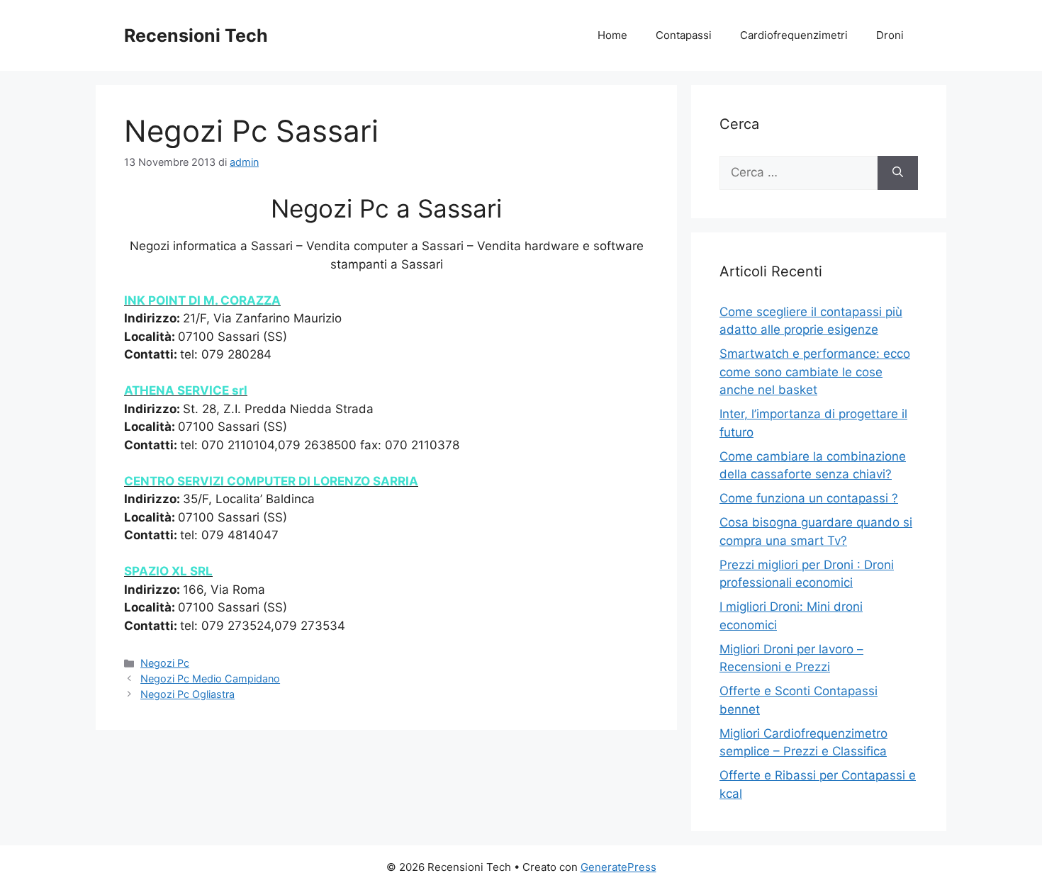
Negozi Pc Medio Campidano (210, 678)
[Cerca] (898, 173)
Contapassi (684, 35)
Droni (890, 35)
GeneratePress (618, 867)
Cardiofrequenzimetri (794, 35)
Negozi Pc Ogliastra (187, 694)
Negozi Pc (164, 663)
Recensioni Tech (196, 35)
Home (612, 35)
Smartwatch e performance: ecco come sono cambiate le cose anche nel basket (814, 372)
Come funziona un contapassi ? (808, 498)
